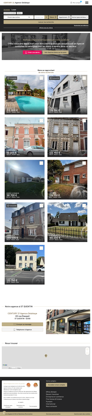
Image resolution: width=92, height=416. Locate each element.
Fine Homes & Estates (54, 399)
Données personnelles (53, 414)
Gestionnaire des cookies (82, 414)
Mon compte (77, 2)
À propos (49, 401)
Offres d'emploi (51, 392)
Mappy (19, 368)
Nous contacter (51, 406)
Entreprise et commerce (55, 397)
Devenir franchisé (52, 394)
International (50, 404)
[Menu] (86, 2)
